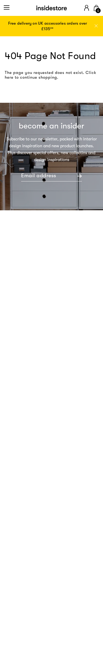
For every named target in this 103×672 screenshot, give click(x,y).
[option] (51, 26)
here (9, 77)
